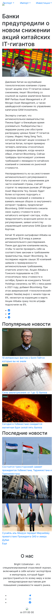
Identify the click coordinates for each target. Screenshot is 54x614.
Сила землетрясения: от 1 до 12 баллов (24, 392)
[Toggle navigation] (48, 4)
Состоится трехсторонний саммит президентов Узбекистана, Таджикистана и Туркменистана (27, 470)
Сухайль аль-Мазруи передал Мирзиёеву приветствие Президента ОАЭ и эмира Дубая (26, 536)
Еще (4, 543)
